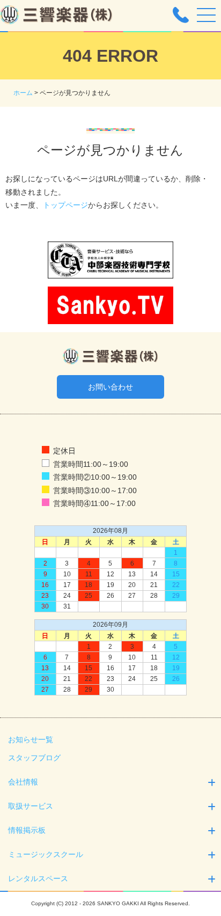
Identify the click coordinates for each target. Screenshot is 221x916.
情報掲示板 (27, 830)
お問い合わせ (110, 387)
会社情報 (23, 782)
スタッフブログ (34, 757)
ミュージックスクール (45, 854)
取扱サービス (30, 806)
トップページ (65, 205)
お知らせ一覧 (30, 739)
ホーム (23, 93)
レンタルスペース (38, 878)
